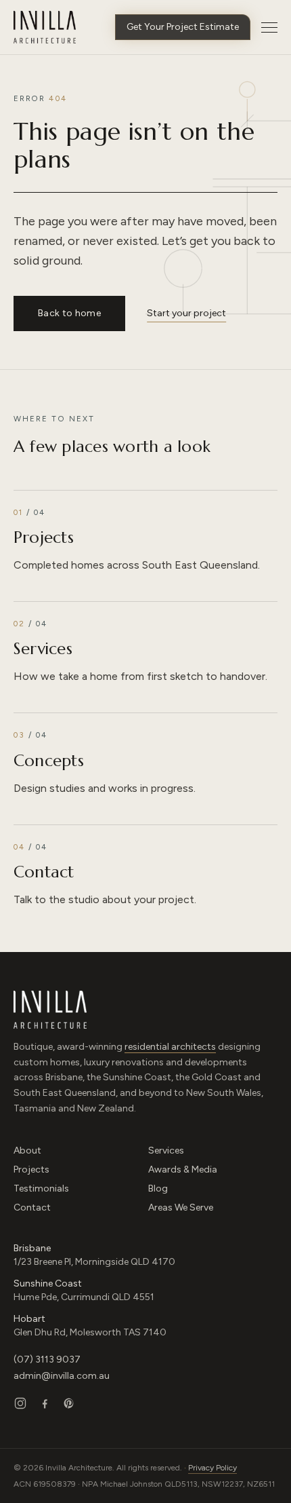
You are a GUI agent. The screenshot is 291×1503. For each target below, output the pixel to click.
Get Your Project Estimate (183, 27)
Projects (31, 1169)
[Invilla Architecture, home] (45, 27)
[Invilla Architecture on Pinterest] (69, 1403)
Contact (32, 1207)
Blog (158, 1188)
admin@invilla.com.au (62, 1376)
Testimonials (41, 1188)
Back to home (69, 313)
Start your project (186, 313)
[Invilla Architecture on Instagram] (20, 1403)
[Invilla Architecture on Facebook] (44, 1403)
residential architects (170, 1046)
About (27, 1150)
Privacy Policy (212, 1467)
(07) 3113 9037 (47, 1359)
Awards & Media (182, 1169)
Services (166, 1150)
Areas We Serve (180, 1207)
